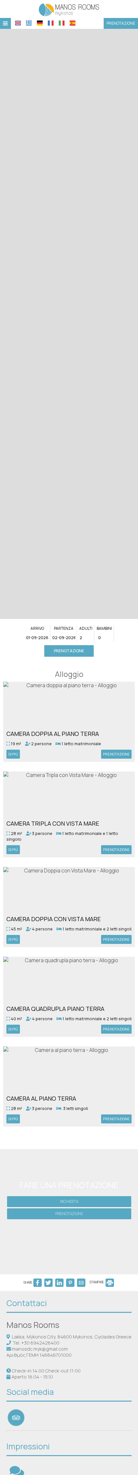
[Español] (72, 23)
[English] (17, 23)
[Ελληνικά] (28, 23)
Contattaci (26, 1303)
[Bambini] (104, 637)
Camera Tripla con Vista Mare (52, 823)
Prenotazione (121, 23)
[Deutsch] (39, 23)
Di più (13, 754)
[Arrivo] (37, 637)
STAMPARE (97, 1282)
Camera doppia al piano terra (52, 734)
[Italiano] (61, 23)
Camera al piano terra (41, 1098)
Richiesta (69, 1201)
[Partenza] (64, 637)
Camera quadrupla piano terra (55, 1009)
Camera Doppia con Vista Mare (53, 919)
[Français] (50, 23)
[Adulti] (85, 637)
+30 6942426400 (40, 1343)
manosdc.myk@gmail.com (40, 1349)
